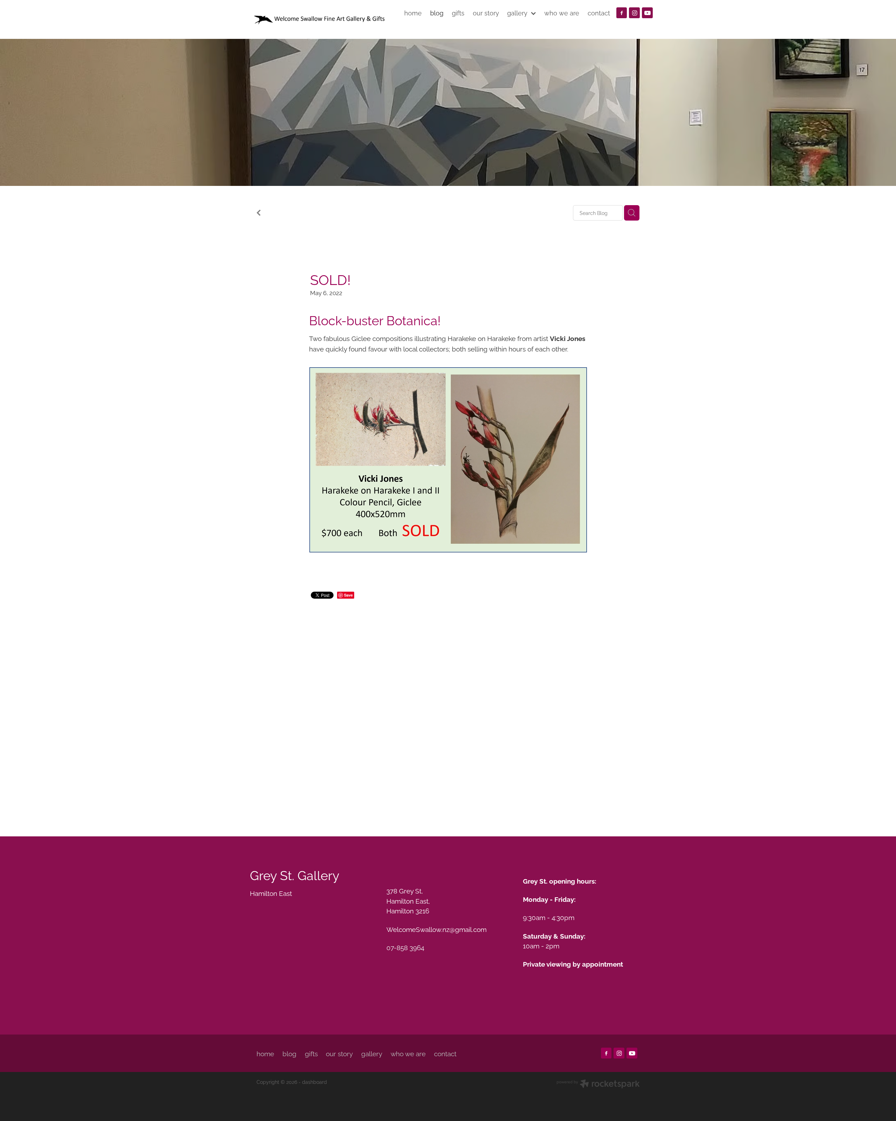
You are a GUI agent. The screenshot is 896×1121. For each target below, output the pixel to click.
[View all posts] (259, 213)
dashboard (314, 1081)
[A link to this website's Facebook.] (621, 12)
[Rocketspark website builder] (598, 1084)
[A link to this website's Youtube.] (647, 12)
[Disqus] (448, 708)
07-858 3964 (405, 947)
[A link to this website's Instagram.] (634, 12)
